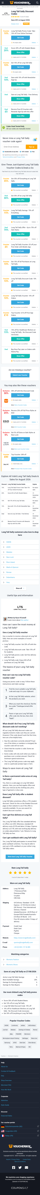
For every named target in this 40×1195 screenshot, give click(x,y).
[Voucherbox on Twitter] (20, 1168)
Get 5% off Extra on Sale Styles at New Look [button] (23, 434)
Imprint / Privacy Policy (13, 1159)
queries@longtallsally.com (23, 942)
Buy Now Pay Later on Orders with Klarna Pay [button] (23, 350)
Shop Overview (6, 1080)
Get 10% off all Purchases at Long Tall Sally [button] (23, 263)
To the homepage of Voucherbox (20, 3)
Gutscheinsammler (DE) (13, 1126)
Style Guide (5, 1105)
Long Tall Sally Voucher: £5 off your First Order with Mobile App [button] (24, 246)
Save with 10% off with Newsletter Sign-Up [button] (23, 79)
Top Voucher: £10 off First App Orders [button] (22, 314)
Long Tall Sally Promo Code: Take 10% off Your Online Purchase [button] (23, 32)
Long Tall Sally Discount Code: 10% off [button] (23, 280)
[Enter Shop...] (37, 3)
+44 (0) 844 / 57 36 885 (22, 947)
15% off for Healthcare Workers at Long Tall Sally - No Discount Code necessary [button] (23, 332)
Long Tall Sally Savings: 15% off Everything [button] (22, 211)
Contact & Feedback (8, 1071)
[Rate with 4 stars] (24, 872)
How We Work (6, 1090)
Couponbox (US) (11, 1131)
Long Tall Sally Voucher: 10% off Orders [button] (22, 297)
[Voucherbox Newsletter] (26, 1168)
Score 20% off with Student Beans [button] (23, 48)
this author (24, 620)
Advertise (4, 1100)
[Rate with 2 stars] (15, 872)
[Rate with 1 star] (10, 872)
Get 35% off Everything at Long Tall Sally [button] (23, 180)
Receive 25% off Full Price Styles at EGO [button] (23, 412)
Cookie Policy (27, 1159)
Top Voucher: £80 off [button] (18, 455)
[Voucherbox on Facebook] (13, 1168)
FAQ (2, 1076)
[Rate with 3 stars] (20, 872)
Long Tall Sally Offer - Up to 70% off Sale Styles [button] (23, 229)
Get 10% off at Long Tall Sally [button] (21, 63)
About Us (4, 1067)
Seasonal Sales (6, 1116)
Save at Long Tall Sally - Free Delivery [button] (24, 95)
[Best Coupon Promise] (26, 24)
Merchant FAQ (6, 1085)
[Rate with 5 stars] (29, 872)
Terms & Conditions (20, 1161)
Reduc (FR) (9, 1136)
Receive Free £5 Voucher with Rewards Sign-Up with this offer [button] (22, 110)
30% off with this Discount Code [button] (22, 391)
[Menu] (3, 3)
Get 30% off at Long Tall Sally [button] (21, 196)
